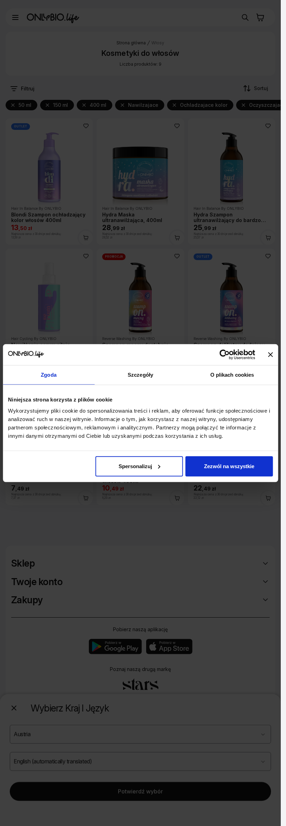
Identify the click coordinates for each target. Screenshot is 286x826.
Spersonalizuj (135, 466)
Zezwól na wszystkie (229, 466)
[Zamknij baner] (270, 354)
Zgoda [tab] (49, 375)
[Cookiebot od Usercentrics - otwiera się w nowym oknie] (224, 354)
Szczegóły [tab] (140, 375)
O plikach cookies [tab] (232, 375)
